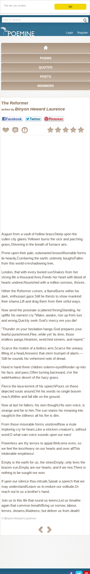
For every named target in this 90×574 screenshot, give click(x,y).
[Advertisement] (45, 181)
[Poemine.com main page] (45, 49)
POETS (45, 76)
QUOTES (45, 67)
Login (69, 32)
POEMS (45, 58)
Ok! (70, 6)
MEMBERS (45, 86)
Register (82, 32)
